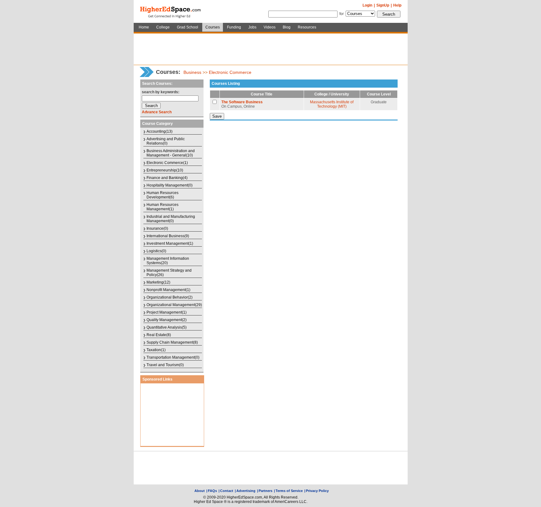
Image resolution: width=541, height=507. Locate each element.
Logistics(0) (156, 251)
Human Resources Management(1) (162, 206)
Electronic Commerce (230, 72)
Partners (265, 491)
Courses (212, 27)
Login (367, 5)
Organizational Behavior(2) (170, 297)
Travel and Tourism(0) (165, 365)
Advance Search (157, 112)
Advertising (245, 491)
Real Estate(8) (159, 335)
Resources (307, 27)
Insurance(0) (157, 228)
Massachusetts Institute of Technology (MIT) (331, 104)
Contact (226, 491)
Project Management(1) (167, 312)
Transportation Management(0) (173, 357)
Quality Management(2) (167, 320)
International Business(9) (168, 236)
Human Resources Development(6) (162, 195)
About (199, 491)
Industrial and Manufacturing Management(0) (171, 218)
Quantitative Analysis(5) (167, 327)
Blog (287, 27)
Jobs (252, 27)
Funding (234, 27)
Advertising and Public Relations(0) (166, 141)
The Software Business (242, 102)
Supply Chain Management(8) (172, 342)
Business (192, 72)
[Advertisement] (270, 49)
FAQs (212, 491)
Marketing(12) (158, 282)
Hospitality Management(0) (170, 185)
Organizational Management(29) (174, 305)
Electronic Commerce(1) (167, 163)
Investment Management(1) (170, 243)
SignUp (382, 5)
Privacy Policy (317, 491)
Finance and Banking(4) (167, 178)
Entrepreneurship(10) (165, 170)
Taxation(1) (156, 350)
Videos (270, 27)
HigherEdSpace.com (171, 12)
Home (144, 27)
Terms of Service (289, 491)
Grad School (187, 27)
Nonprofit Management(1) (168, 290)
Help (397, 5)
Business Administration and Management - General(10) (171, 153)
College (163, 27)
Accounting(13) (160, 131)
